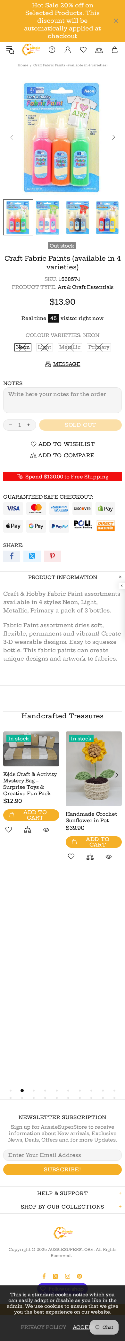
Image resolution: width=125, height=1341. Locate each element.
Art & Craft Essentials (85, 287)
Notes (12, 383)
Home (23, 65)
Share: (13, 545)
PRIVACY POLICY (43, 1327)
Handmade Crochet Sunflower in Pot (91, 817)
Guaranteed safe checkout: (48, 497)
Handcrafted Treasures (62, 716)
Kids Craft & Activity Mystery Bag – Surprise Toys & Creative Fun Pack (30, 784)
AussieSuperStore (30, 49)
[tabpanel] (31, 789)
